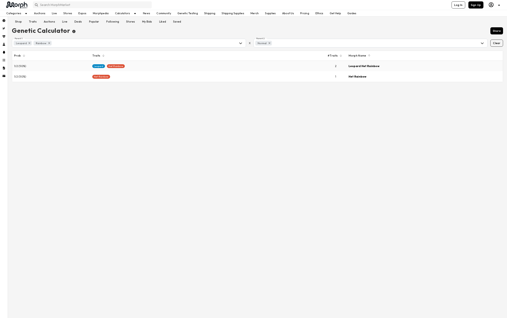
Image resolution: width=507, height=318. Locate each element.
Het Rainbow (358, 76)
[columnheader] (51, 56)
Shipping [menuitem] (209, 13)
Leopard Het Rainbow (364, 66)
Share (497, 31)
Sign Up (476, 5)
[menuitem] (4, 21)
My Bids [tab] (147, 21)
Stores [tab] (130, 21)
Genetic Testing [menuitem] (187, 13)
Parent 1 (19, 38)
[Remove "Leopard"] (29, 43)
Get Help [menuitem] (335, 13)
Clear (496, 43)
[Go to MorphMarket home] (16, 5)
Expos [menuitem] (82, 13)
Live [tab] (64, 21)
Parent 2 (260, 38)
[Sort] (24, 55)
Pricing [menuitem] (304, 13)
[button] (23, 43)
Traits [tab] (33, 21)
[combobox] (92, 5)
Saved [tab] (177, 21)
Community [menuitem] (163, 13)
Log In (458, 5)
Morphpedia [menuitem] (101, 13)
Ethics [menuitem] (319, 13)
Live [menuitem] (54, 13)
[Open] (240, 43)
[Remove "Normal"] (269, 43)
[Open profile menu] (494, 5)
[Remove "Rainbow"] (49, 43)
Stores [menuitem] (67, 13)
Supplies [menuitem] (270, 13)
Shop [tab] (18, 21)
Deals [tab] (78, 21)
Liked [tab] (162, 21)
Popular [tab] (94, 21)
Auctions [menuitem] (39, 13)
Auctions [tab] (49, 21)
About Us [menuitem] (288, 13)
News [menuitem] (146, 13)
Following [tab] (112, 21)
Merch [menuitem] (255, 13)
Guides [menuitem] (351, 13)
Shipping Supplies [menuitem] (233, 13)
